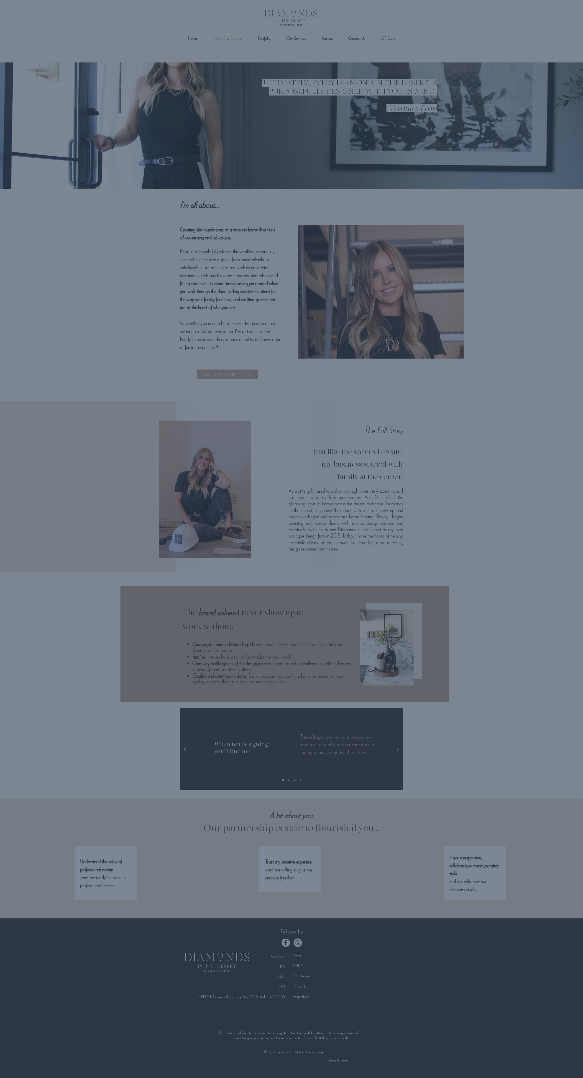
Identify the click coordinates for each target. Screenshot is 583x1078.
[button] (291, 412)
